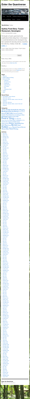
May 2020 (5, 188)
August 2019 (5, 201)
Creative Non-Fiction (7, 115)
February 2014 (5, 298)
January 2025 (5, 142)
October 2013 (5, 303)
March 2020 (5, 191)
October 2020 (5, 181)
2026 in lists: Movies (7, 98)
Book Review (10, 111)
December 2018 (6, 213)
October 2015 (5, 268)
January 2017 (5, 247)
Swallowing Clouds (8, 89)
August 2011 (5, 328)
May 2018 (5, 223)
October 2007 (5, 362)
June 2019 (5, 204)
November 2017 (6, 232)
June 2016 (5, 257)
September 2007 (6, 363)
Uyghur (3, 49)
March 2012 (5, 321)
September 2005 (6, 375)
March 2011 (5, 333)
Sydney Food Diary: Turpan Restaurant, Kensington (13, 29)
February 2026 (5, 136)
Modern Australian (15, 123)
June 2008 (5, 354)
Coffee (11, 113)
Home (3, 16)
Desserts (14, 115)
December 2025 (6, 137)
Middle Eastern (16, 121)
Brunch (3, 113)
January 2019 (5, 212)
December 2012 (6, 315)
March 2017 (5, 244)
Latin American (9, 121)
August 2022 (5, 159)
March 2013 (5, 311)
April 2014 (5, 295)
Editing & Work (20, 115)
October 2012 (5, 318)
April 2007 (5, 369)
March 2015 (5, 279)
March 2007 (5, 370)
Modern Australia (5, 123)
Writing (16, 129)
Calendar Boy (6, 83)
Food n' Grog (11, 48)
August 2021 (5, 171)
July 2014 (4, 290)
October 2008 (5, 349)
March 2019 (5, 209)
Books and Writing (6, 19)
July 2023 (4, 149)
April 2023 (5, 152)
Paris (6, 125)
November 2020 (6, 180)
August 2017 (5, 236)
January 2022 (5, 166)
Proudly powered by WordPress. (9, 382)
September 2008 (6, 350)
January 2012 (5, 322)
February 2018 (5, 228)
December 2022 (6, 158)
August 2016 (5, 254)
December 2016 (6, 248)
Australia (14, 109)
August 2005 (5, 376)
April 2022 (5, 164)
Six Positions (6, 86)
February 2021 (5, 175)
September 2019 (6, 200)
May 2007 (5, 368)
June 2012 (5, 319)
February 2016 (5, 263)
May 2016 (5, 258)
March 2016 (5, 261)
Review (14, 124)
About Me (9, 16)
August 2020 (5, 184)
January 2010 (5, 341)
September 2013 (6, 305)
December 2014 (6, 283)
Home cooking (16, 120)
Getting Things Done (5, 120)
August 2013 (5, 306)
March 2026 (5, 134)
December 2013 (6, 301)
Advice (4, 110)
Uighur (23, 48)
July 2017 (4, 238)
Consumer (19, 113)
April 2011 (5, 331)
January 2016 (5, 264)
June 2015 (5, 274)
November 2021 (6, 169)
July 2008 (4, 353)
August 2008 (5, 352)
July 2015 (4, 273)
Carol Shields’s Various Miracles (9, 96)
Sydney (16, 48)
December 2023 (6, 148)
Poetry (9, 125)
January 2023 (5, 156)
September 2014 (6, 287)
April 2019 (5, 207)
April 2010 (5, 340)
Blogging (22, 110)
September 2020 (6, 183)
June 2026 (5, 133)
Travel (11, 128)
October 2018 (5, 216)
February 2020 (5, 193)
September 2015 (6, 270)
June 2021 (5, 174)
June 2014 (5, 292)
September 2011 (6, 327)
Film (17, 116)
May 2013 (5, 308)
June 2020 (5, 187)
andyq (15, 33)
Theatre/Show (5, 129)
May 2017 (5, 241)
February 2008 (5, 357)
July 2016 (4, 255)
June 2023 (5, 150)
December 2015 (6, 266)
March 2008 (5, 356)
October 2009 (5, 343)
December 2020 (6, 178)
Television (10, 127)
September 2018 (6, 217)
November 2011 (6, 324)
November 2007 (6, 360)
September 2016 (6, 252)
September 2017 (6, 235)
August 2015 (5, 271)
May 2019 (5, 206)
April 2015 (5, 277)
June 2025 (5, 140)
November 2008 (6, 347)
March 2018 (5, 226)
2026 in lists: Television (7, 102)
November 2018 (6, 215)
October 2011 (5, 325)
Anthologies (6, 80)
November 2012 (6, 317)
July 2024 (4, 146)
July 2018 (4, 220)
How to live (22, 120)
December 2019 (6, 196)
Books (16, 111)
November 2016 (6, 250)
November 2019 (6, 197)
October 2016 (5, 251)
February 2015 (5, 280)
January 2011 (5, 334)
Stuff (19, 125)
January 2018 (5, 229)
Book (3, 111)
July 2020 (4, 185)
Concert (15, 113)
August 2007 (5, 365)
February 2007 (5, 372)
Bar (18, 110)
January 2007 (5, 373)
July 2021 (4, 172)
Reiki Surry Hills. (13, 63)
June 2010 (5, 337)
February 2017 (5, 245)
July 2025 (4, 139)
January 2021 (5, 177)
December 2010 (6, 336)
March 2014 (5, 296)
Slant (5, 87)
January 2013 (5, 314)
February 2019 (5, 210)
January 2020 (5, 194)
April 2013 (5, 309)
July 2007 (4, 366)
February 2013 (5, 312)
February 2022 (5, 165)
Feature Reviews (7, 84)
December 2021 (6, 168)
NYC (3, 125)
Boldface (20, 68)
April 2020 (5, 190)
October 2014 (5, 286)
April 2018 (5, 225)
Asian (7, 48)
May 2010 (5, 338)
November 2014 (6, 285)
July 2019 (4, 203)
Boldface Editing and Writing (19, 16)
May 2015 (5, 276)
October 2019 (5, 199)
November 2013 (6, 302)
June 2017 (5, 239)
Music (13, 19)
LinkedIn (18, 70)
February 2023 (5, 155)
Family (14, 116)
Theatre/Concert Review (19, 127)
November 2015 (6, 267)
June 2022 (5, 161)
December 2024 (6, 143)
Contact (18, 19)
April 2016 (5, 260)
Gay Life (19, 118)
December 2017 (6, 231)
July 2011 (4, 330)
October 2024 (5, 145)
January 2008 (5, 359)
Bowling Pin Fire (7, 81)
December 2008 (6, 346)
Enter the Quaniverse (14, 4)
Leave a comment (9, 49)
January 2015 (5, 282)
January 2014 (5, 299)
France (15, 118)
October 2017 (5, 234)
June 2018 (5, 222)
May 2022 (5, 162)
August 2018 (5, 219)
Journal (3, 121)
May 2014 (5, 293)
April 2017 (5, 242)
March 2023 (5, 153)
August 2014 (5, 289)
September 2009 (6, 344)
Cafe (7, 113)
